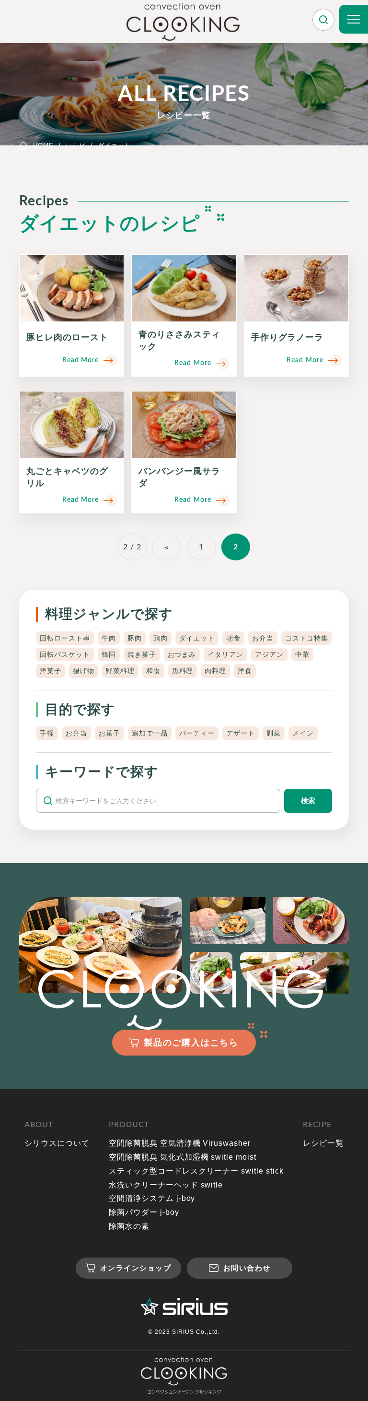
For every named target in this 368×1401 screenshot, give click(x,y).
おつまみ (182, 654)
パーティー (197, 733)
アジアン (269, 654)
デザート (240, 733)
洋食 (245, 671)
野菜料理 (120, 671)
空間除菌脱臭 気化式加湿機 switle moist (182, 1157)
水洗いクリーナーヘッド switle (166, 1185)
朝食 (233, 638)
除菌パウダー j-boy (144, 1212)
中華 (302, 654)
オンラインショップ (136, 1268)
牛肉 (109, 638)
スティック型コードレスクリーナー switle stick (196, 1171)
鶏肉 (160, 638)
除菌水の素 (129, 1226)
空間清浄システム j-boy (152, 1198)
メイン (303, 733)
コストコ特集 (306, 638)
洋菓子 (50, 671)
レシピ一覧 (323, 1143)
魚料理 (183, 671)
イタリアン (225, 654)
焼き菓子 (141, 654)
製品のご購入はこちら (191, 1042)
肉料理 (215, 671)
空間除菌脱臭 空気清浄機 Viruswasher (180, 1143)
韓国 (109, 654)
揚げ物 (83, 671)
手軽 (47, 733)
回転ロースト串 (65, 638)
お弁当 (263, 638)
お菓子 (109, 733)
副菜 (273, 733)
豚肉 (134, 638)
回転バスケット (65, 654)
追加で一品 (150, 733)
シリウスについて (57, 1143)
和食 (153, 671)
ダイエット (197, 638)
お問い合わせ (247, 1268)
